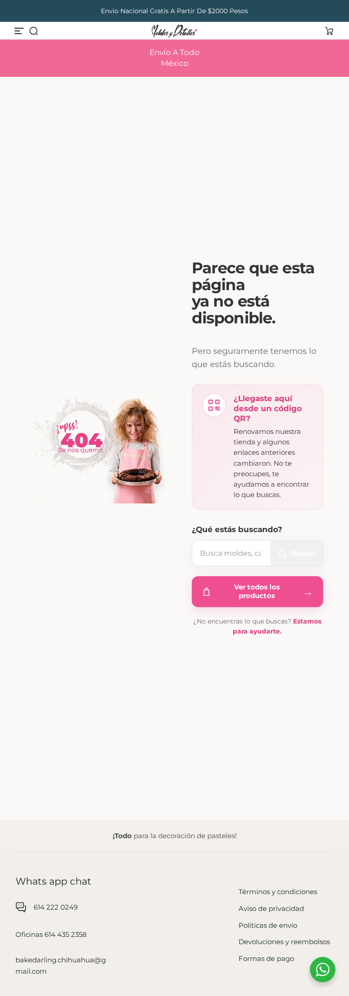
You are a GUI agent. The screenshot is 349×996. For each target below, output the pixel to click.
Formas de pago (266, 958)
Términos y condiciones (278, 891)
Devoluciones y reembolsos (284, 941)
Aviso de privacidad (271, 908)
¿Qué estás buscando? (237, 529)
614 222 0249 (56, 907)
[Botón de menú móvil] (20, 31)
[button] (33, 31)
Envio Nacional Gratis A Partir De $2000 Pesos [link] (174, 11)
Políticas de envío (268, 925)
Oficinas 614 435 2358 (51, 934)
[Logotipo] (174, 31)
